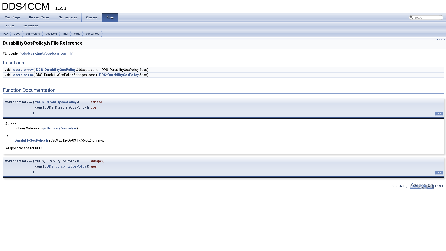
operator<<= (23, 70)
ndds (77, 33)
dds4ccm (51, 33)
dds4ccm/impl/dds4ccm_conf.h (46, 53)
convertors (92, 33)
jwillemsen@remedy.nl (60, 128)
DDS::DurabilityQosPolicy (55, 70)
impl (65, 33)
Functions (439, 39)
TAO (5, 33)
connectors (33, 33)
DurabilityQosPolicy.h (31, 140)
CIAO (17, 33)
